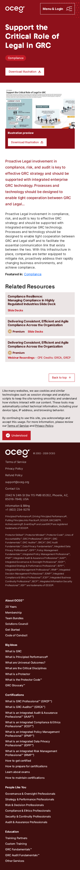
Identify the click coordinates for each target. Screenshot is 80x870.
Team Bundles (14, 618)
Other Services (14, 860)
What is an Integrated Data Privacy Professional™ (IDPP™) (27, 743)
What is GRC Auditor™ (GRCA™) (25, 706)
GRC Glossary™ (15, 685)
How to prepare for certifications (26, 766)
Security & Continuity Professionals (28, 816)
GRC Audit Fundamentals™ (22, 855)
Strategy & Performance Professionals (29, 799)
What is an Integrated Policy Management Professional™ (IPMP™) (32, 733)
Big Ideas (11, 644)
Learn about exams (17, 771)
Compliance (15, 58)
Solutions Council (16, 623)
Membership (13, 612)
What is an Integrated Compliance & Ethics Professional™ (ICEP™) (33, 724)
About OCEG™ (14, 600)
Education (12, 831)
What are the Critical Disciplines (25, 668)
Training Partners (16, 838)
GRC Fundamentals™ (18, 849)
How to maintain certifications (24, 777)
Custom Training (16, 843)
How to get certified (18, 760)
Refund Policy (13, 475)
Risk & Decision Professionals (24, 805)
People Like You (15, 787)
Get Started (12, 629)
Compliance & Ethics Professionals (27, 810)
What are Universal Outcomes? (25, 662)
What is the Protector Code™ (23, 679)
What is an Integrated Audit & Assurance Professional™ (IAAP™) (31, 714)
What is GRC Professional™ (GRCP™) (28, 701)
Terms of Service (18, 425)
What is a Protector (17, 674)
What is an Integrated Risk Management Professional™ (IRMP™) (31, 753)
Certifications (14, 694)
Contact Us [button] (12, 488)
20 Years (11, 606)
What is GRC (13, 651)
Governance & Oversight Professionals (30, 793)
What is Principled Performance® (26, 656)
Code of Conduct (16, 635)
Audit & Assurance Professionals (26, 822)
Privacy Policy (44, 425)
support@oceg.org (17, 482)
